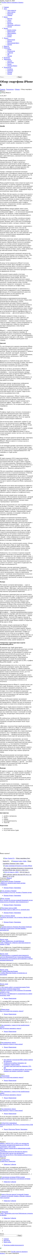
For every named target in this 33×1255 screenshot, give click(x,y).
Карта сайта (7, 1242)
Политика (7, 57)
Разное (9, 36)
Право (9, 49)
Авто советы (11, 12)
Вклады (9, 18)
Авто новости (11, 10)
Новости (6, 46)
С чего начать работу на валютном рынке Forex (15, 987)
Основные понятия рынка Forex (10, 989)
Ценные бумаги (12, 65)
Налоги (9, 41)
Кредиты (10, 23)
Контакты (7, 1240)
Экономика (7, 59)
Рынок (9, 64)
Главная (6, 7)
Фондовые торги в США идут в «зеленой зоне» (15, 909)
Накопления (11, 39)
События (10, 52)
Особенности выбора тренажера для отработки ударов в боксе (15, 1063)
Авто (5, 8)
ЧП (8, 54)
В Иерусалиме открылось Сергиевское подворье (15, 1178)
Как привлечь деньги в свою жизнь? (11, 1044)
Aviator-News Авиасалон (7, 1161)
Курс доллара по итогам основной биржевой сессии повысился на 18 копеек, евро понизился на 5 (16, 901)
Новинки (10, 13)
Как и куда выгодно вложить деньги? (11, 1011)
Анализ (9, 61)
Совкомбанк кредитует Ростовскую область (13, 1151)
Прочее (9, 26)
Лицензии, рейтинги (13, 25)
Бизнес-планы (11, 30)
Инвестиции (11, 31)
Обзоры (9, 15)
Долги (9, 20)
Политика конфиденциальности (14, 1245)
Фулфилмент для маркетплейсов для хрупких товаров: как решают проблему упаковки (18, 1070)
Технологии (7, 67)
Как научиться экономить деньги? (10, 1028)
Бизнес (6, 28)
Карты (9, 22)
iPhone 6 (9, 878)
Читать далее (4, 939)
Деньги (6, 38)
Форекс (9, 35)
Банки (6, 17)
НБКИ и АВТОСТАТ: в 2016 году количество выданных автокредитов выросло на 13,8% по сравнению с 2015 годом (14, 1145)
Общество (7, 48)
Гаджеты (10, 69)
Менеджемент (11, 33)
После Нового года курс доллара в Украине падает (16, 892)
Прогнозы (10, 62)
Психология (11, 51)
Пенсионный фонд (13, 43)
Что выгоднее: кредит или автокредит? (12, 1153)
